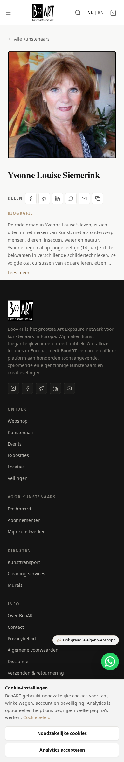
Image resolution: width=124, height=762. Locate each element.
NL (90, 12)
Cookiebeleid (37, 717)
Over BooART (21, 616)
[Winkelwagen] (113, 12)
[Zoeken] (78, 12)
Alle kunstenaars (32, 39)
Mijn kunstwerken (27, 532)
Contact (16, 627)
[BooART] (43, 13)
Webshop (18, 421)
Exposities (18, 455)
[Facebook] (27, 388)
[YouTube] (69, 388)
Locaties (16, 467)
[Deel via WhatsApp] (71, 198)
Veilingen (18, 478)
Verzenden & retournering (36, 673)
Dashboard (19, 509)
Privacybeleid (22, 638)
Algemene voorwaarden (33, 650)
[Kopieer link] (97, 198)
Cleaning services (26, 574)
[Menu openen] (8, 12)
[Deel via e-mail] (84, 198)
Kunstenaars (21, 432)
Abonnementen (24, 520)
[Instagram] (13, 388)
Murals (15, 585)
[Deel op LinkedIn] (57, 198)
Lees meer (19, 272)
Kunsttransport (24, 562)
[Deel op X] (44, 198)
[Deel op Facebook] (31, 198)
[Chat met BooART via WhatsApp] (110, 661)
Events (15, 444)
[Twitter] (41, 388)
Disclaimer (19, 661)
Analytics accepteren (62, 750)
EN (101, 12)
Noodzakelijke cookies (62, 733)
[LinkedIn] (55, 388)
